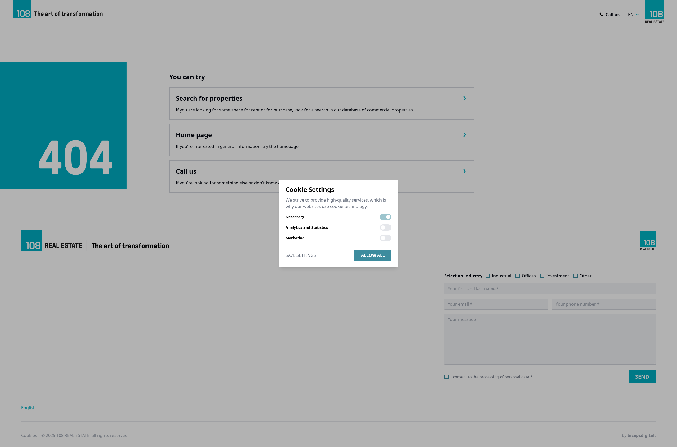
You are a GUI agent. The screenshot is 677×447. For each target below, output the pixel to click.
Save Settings (301, 255)
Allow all (373, 255)
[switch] (385, 217)
